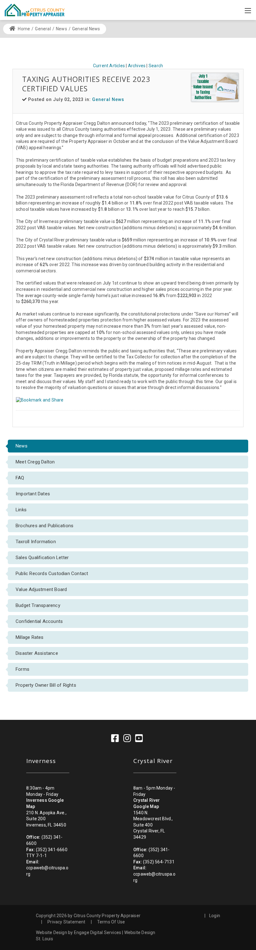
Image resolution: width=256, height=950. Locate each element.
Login (214, 915)
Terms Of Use (111, 921)
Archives (137, 65)
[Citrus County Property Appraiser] (35, 9)
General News (108, 99)
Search (156, 65)
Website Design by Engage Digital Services (78, 932)
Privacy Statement (66, 921)
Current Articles (109, 65)
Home (23, 28)
